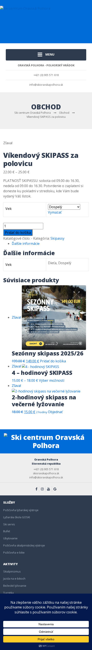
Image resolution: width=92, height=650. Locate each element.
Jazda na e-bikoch (14, 578)
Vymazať (55, 212)
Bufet (6, 531)
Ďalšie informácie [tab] (26, 243)
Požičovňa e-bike (14, 552)
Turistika (8, 593)
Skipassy (57, 238)
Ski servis (9, 524)
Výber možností (51, 380)
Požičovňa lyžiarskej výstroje (21, 510)
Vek (8, 208)
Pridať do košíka (18, 232)
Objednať (55, 412)
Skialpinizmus (12, 571)
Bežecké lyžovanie (14, 586)
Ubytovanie (10, 538)
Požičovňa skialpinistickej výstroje (24, 545)
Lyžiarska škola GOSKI (16, 517)
